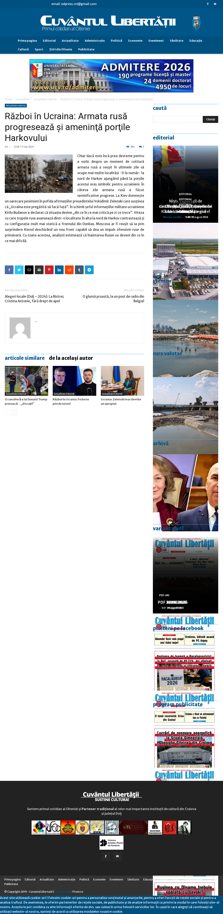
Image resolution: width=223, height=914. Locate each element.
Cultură (23, 49)
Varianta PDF (168, 528)
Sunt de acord (133, 912)
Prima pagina (27, 40)
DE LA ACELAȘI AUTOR (71, 358)
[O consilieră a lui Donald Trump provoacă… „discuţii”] (26, 381)
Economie (135, 40)
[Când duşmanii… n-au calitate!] (185, 261)
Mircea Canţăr (172, 217)
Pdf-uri (164, 595)
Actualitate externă (45, 99)
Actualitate (70, 40)
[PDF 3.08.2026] (185, 729)
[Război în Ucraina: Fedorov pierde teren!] (74, 381)
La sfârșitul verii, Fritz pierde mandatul (185, 209)
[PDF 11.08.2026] (185, 652)
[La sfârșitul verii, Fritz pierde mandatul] (185, 492)
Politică (116, 40)
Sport (39, 49)
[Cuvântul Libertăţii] (111, 22)
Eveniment (156, 40)
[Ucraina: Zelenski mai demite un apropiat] (122, 381)
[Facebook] (207, 4)
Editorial (49, 40)
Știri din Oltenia (60, 49)
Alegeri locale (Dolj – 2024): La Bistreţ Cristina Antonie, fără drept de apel (34, 298)
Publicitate (86, 49)
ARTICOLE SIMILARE (25, 358)
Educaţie (195, 40)
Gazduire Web (63, 891)
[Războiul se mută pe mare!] (185, 338)
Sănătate (176, 40)
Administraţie (95, 40)
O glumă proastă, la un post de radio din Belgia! (113, 298)
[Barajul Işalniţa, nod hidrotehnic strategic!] (185, 415)
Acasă (8, 99)
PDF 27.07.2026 (173, 602)
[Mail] (215, 4)
